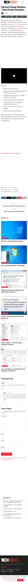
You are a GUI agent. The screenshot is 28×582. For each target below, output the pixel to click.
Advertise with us (9, 569)
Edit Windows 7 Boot (6, 189)
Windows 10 (5, 238)
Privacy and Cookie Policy (10, 580)
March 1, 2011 (13, 13)
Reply (3, 389)
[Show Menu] (1, 2)
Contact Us (17, 569)
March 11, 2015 (4, 346)
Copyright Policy (4, 571)
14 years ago (9, 383)
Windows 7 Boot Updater (15, 24)
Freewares (15, 189)
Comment (3, 416)
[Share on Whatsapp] (14, 17)
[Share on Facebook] (3, 17)
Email (2, 440)
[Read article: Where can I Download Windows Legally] (14, 230)
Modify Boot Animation (7, 191)
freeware (18, 28)
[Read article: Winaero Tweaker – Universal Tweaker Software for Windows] (14, 332)
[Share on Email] (19, 17)
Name (3, 434)
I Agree (20, 580)
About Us (3, 569)
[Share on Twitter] (8, 17)
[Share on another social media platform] (24, 17)
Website (3, 447)
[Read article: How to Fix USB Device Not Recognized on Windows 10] (14, 305)
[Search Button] (26, 2)
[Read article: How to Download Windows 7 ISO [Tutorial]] (14, 254)
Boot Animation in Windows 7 (11, 187)
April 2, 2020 (4, 267)
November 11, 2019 (5, 320)
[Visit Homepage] (11, 2)
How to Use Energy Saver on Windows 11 (13, 517)
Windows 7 (4, 22)
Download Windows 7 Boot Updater (10, 153)
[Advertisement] (14, 53)
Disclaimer (11, 571)
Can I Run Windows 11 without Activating (13, 508)
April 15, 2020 (4, 243)
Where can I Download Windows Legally (12, 241)
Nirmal (6, 13)
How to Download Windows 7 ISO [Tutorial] (12, 265)
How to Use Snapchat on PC (10, 511)
